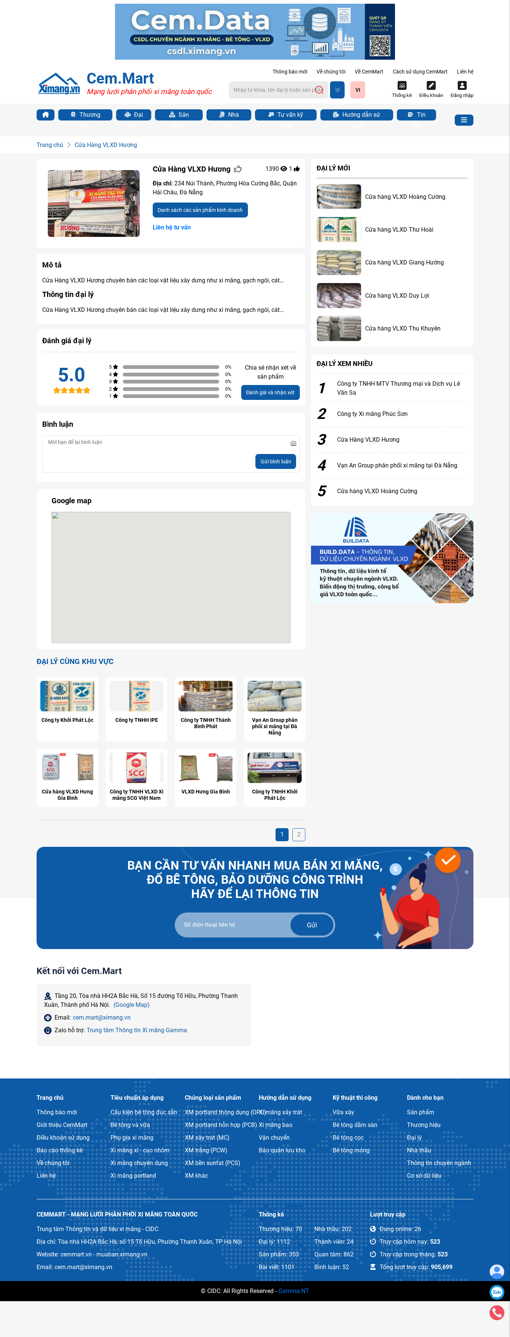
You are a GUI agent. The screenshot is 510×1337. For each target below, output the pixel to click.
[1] (392, 557)
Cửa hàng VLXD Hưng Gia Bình (67, 795)
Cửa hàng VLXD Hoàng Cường (405, 196)
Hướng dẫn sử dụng (360, 115)
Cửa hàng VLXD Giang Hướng (404, 262)
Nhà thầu (231, 115)
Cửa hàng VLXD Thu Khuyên (403, 328)
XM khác (196, 1175)
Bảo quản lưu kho (282, 1150)
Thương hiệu (89, 115)
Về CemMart (369, 72)
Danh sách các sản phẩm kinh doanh (200, 210)
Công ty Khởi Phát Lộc (67, 720)
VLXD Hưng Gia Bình (205, 792)
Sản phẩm (180, 115)
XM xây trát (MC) (207, 1137)
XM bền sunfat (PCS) (212, 1163)
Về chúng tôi (331, 72)
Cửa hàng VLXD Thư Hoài (399, 229)
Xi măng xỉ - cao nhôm (140, 1150)
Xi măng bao (275, 1124)
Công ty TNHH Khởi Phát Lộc (275, 795)
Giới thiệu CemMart (62, 1124)
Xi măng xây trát (280, 1112)
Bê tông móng (351, 1150)
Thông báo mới (290, 72)
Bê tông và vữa (130, 1124)
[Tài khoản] (496, 1271)
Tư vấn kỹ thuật (289, 115)
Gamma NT (294, 1290)
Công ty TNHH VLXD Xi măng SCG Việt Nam (137, 795)
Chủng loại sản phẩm (213, 1097)
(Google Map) (131, 1004)
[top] (255, 31)
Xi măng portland (133, 1175)
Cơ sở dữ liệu (424, 1175)
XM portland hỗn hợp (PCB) (221, 1124)
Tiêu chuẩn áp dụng (137, 1097)
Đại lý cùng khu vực (75, 661)
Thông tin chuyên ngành (439, 1163)
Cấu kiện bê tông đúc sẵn (144, 1112)
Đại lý (137, 115)
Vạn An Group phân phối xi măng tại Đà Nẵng (275, 726)
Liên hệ (465, 72)
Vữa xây (343, 1112)
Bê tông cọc (348, 1137)
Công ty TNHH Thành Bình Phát (206, 723)
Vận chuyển (274, 1137)
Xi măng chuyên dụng (139, 1163)
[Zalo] (496, 1291)
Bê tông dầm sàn (355, 1124)
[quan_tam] (238, 169)
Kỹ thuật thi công (355, 1097)
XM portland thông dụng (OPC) (225, 1112)
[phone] (496, 1312)
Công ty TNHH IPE (136, 720)
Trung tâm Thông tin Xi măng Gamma (137, 1030)
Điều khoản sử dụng (63, 1137)
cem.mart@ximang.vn (102, 1017)
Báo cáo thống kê (60, 1150)
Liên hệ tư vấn (172, 227)
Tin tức (419, 115)
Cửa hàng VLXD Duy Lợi (397, 295)
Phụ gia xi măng (132, 1137)
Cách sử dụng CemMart (420, 72)
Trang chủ (50, 144)
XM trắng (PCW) (206, 1150)
